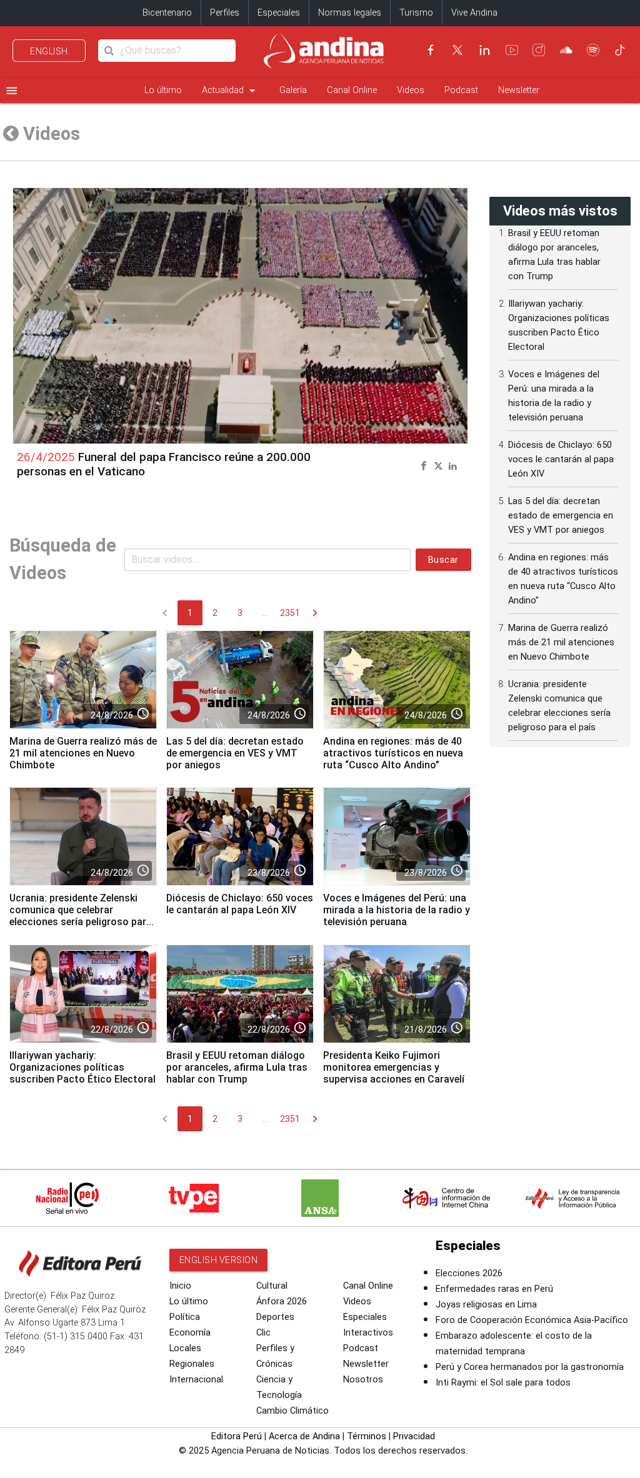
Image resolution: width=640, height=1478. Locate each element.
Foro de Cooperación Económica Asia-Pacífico (532, 1320)
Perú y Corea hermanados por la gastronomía (530, 1367)
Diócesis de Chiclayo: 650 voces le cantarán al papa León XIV (239, 904)
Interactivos (368, 1332)
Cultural (272, 1286)
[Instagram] (538, 49)
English (49, 51)
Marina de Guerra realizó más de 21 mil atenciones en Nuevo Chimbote (83, 753)
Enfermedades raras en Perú (494, 1289)
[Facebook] (430, 49)
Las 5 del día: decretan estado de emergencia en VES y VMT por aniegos (235, 753)
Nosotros (363, 1379)
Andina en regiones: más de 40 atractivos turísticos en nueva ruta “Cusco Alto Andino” (393, 753)
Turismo (416, 12)
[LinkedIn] (484, 49)
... (265, 613)
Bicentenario (167, 12)
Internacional (196, 1379)
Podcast (461, 90)
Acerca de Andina (304, 1436)
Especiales (279, 12)
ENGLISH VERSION (218, 1260)
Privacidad (414, 1436)
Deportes (275, 1317)
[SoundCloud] (566, 49)
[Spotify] (593, 49)
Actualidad (230, 90)
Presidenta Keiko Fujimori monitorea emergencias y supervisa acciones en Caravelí (393, 1067)
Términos (366, 1436)
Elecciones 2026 (469, 1273)
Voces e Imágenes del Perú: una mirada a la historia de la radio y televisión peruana (396, 910)
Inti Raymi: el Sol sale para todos (503, 1382)
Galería (293, 90)
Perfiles (224, 12)
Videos (410, 90)
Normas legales (349, 12)
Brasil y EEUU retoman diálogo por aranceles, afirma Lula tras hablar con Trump (237, 1067)
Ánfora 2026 (281, 1301)
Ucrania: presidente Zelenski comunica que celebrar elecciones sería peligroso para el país (80, 916)
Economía (190, 1332)
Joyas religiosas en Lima (486, 1304)
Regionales (191, 1364)
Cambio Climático (292, 1411)
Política (184, 1317)
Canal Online (352, 90)
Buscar (443, 560)
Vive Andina (474, 12)
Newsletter (518, 90)
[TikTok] (620, 49)
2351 (290, 613)
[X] (457, 49)
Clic (263, 1332)
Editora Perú (236, 1436)
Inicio (180, 1286)
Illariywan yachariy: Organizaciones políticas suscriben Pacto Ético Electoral (82, 1067)
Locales (185, 1348)
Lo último (163, 90)
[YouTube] (511, 49)
